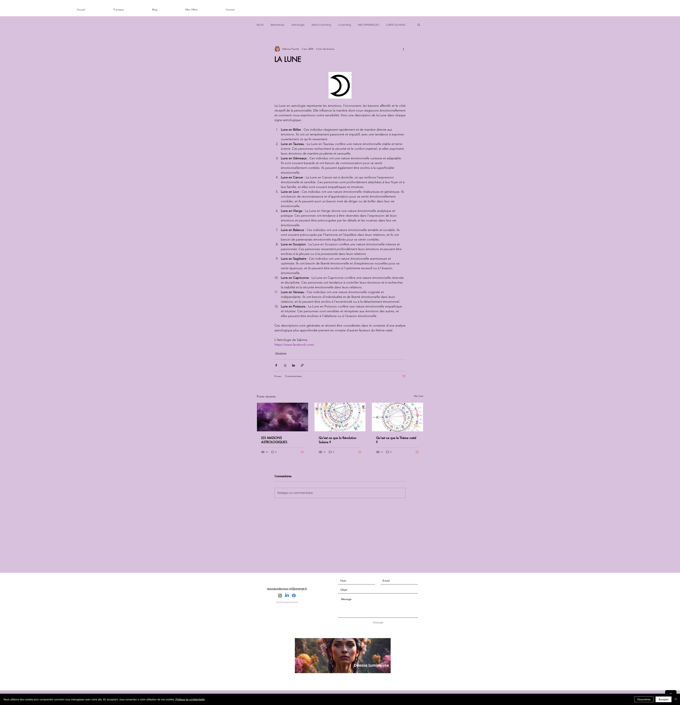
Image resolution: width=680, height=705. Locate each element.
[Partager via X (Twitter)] (285, 365)
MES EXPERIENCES (368, 25)
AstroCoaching (321, 25)
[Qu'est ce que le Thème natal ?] (397, 417)
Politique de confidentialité (190, 699)
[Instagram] (280, 595)
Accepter (663, 699)
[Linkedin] (287, 595)
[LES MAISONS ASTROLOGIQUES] (282, 417)
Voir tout (418, 396)
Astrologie (297, 25)
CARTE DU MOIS (396, 25)
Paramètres (643, 699)
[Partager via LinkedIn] (293, 365)
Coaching (344, 25)
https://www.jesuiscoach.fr (287, 602)
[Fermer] (676, 699)
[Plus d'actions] (403, 49)
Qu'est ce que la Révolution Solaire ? (337, 440)
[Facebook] (293, 595)
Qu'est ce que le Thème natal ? (396, 440)
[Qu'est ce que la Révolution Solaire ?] (340, 417)
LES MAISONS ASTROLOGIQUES (274, 440)
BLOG (260, 25)
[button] (418, 24)
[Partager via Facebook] (276, 365)
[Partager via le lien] (302, 365)
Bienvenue (277, 25)
